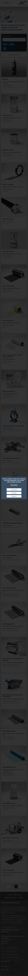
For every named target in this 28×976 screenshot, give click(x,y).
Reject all (14, 496)
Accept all (14, 489)
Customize (14, 493)
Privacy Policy (14, 484)
